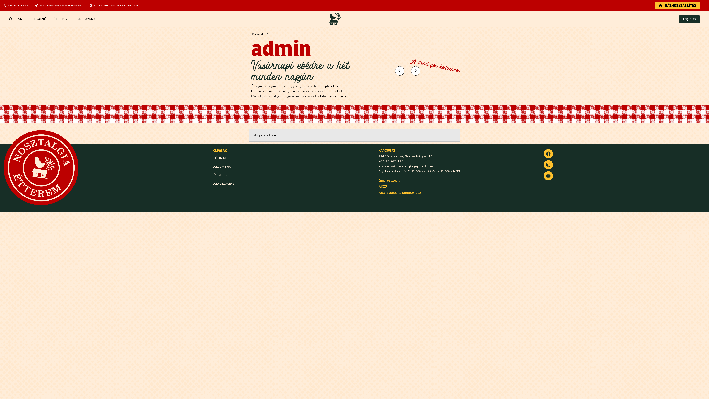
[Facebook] (548, 153)
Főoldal (14, 19)
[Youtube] (548, 175)
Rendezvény (85, 19)
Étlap (59, 19)
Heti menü (37, 19)
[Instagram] (548, 164)
